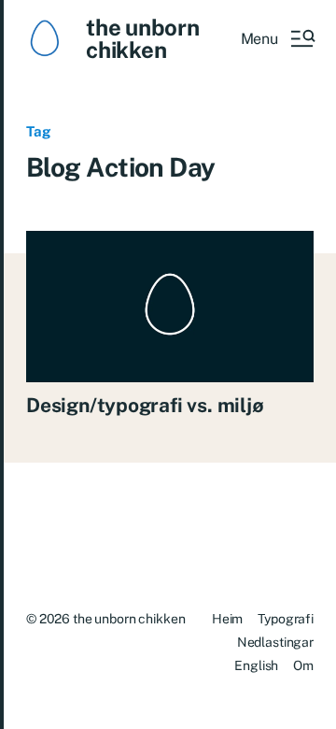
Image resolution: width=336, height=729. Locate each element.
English (256, 665)
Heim (227, 618)
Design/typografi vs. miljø (145, 405)
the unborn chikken (143, 38)
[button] (277, 38)
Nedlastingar (275, 642)
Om (303, 665)
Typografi (286, 618)
